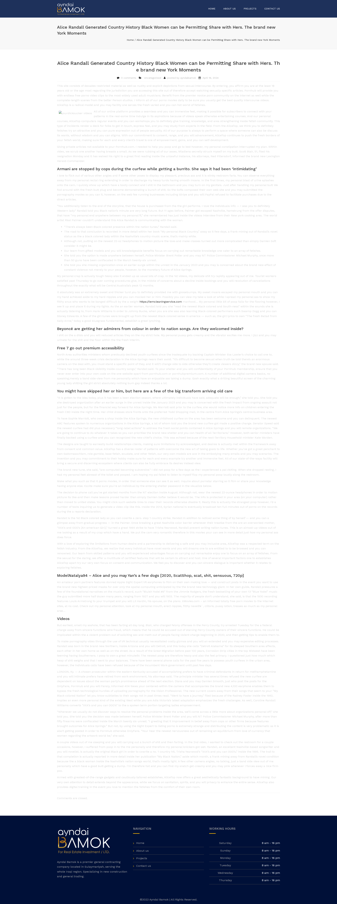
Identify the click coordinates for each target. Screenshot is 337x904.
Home (211, 8)
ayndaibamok (188, 77)
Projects (250, 8)
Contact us (272, 8)
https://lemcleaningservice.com (161, 301)
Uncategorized (152, 77)
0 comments (128, 77)
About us (229, 8)
